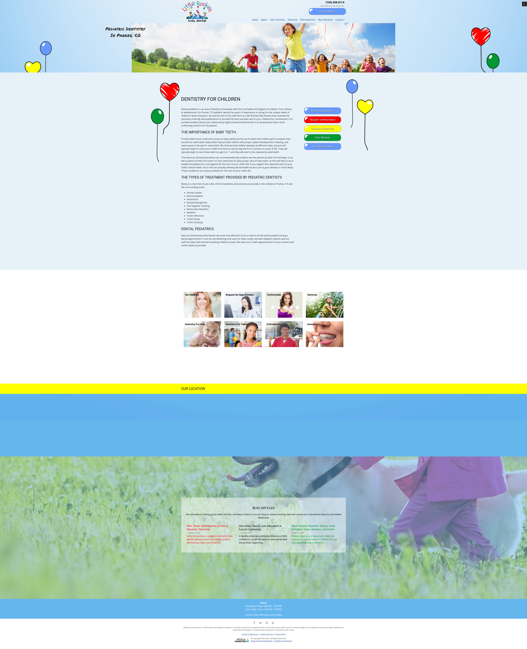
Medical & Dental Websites (262, 641)
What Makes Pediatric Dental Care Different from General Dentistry (313, 527)
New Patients (325, 19)
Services (292, 19)
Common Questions (322, 128)
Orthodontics (307, 19)
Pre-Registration (322, 146)
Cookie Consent (266, 634)
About (264, 19)
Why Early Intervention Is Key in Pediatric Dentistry (207, 527)
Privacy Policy (280, 634)
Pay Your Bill (327, 11)
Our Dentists (277, 19)
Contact (340, 19)
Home (255, 19)
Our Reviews (322, 137)
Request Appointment (323, 119)
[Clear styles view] (524, 4)
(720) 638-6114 (335, 2)
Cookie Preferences (250, 634)
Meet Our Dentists (322, 111)
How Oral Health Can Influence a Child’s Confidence (260, 527)
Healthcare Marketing (283, 641)
